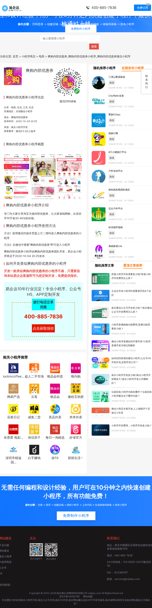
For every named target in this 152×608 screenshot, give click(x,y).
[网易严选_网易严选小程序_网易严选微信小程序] (13, 388)
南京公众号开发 (46, 600)
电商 (13, 107)
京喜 (34, 397)
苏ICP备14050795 (69, 596)
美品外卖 (55, 417)
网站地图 (88, 596)
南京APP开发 (90, 600)
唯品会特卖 (55, 376)
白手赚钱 (34, 458)
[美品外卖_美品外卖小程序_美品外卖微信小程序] (55, 409)
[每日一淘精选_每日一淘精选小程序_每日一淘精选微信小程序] (55, 429)
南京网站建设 (75, 600)
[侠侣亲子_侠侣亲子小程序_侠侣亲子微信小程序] (34, 429)
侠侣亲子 (34, 437)
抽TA (55, 458)
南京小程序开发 (19, 127)
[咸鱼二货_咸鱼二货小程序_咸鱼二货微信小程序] (34, 409)
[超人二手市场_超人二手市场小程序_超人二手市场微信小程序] (34, 368)
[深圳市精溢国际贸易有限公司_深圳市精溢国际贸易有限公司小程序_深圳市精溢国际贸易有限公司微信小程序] (13, 449)
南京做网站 (111, 600)
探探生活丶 (76, 458)
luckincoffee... (13, 376)
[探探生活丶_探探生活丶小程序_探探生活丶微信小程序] (76, 449)
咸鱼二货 (34, 417)
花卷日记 (13, 417)
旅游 (111, 82)
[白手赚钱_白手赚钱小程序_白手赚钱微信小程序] (34, 449)
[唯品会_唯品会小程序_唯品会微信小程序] (55, 388)
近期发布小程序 (133, 68)
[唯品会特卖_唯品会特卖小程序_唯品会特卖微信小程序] (55, 368)
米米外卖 (75, 417)
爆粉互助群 (76, 397)
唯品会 (55, 397)
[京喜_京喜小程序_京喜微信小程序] (34, 388)
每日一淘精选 (55, 437)
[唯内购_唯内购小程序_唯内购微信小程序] (76, 368)
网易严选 (13, 397)
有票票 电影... (13, 437)
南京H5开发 (61, 600)
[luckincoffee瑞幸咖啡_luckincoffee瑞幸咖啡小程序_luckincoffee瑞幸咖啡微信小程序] (13, 368)
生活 (19, 107)
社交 (31, 107)
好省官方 (75, 437)
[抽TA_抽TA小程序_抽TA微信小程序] (55, 449)
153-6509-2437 (132, 561)
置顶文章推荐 (132, 265)
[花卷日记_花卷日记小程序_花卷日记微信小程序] (13, 409)
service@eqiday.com (127, 578)
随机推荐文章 (104, 265)
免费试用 (142, 7)
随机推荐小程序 (104, 68)
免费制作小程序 (76, 516)
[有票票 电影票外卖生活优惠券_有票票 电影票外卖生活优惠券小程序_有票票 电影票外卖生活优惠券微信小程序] (13, 429)
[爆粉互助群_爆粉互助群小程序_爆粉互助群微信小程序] (76, 388)
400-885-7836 (103, 8)
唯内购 (76, 376)
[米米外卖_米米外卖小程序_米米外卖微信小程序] (76, 409)
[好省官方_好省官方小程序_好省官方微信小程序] (76, 429)
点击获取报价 (43, 328)
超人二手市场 (34, 376)
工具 (25, 107)
